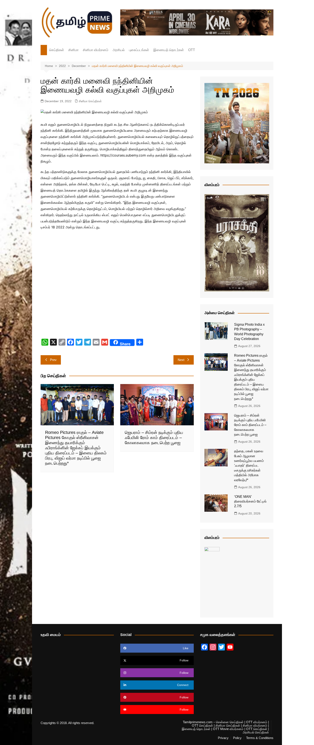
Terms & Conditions (259, 738)
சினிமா (73, 50)
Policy (237, 738)
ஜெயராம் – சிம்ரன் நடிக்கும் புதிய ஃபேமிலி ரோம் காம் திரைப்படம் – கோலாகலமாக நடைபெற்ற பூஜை (154, 437)
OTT (191, 50)
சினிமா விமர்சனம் (95, 50)
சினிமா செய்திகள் (90, 101)
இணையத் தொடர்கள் (168, 50)
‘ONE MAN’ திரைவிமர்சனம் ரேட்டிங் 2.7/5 (250, 501)
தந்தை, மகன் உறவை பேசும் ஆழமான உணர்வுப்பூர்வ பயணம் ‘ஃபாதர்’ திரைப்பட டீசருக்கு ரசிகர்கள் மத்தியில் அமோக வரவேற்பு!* (249, 465)
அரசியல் (119, 50)
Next (181, 360)
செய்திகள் (56, 50)
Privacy (223, 738)
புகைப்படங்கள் (139, 50)
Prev (53, 360)
